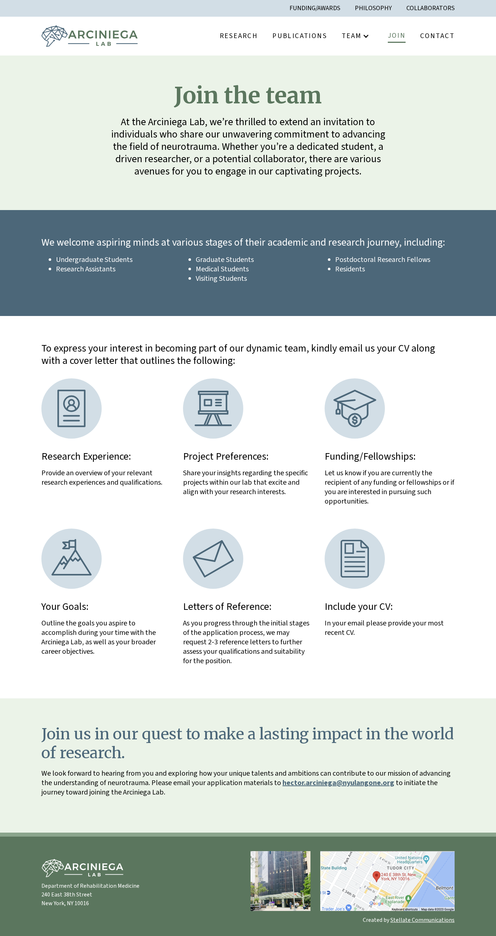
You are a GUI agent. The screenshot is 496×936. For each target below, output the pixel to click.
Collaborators (430, 8)
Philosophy (373, 8)
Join (397, 35)
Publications (299, 36)
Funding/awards (314, 8)
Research (239, 36)
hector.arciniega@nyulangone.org (338, 783)
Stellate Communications (422, 920)
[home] (89, 36)
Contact (437, 36)
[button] (357, 36)
